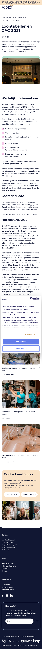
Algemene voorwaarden (9, 645)
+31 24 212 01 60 (7, 542)
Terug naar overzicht (11, 20)
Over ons (5, 568)
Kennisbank (6, 585)
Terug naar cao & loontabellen (15, 17)
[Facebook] (2, 596)
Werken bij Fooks (8, 590)
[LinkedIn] (11, 596)
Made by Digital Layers (30, 645)
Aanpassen (20, 348)
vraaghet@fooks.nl (8, 540)
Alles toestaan (21, 341)
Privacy (20, 645)
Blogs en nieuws (7, 587)
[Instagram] (7, 596)
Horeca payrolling (8, 563)
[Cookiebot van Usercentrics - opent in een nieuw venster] (30, 298)
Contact (4, 571)
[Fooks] (7, 6)
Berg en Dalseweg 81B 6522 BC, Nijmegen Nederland (9, 547)
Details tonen (30, 335)
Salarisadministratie (9, 566)
